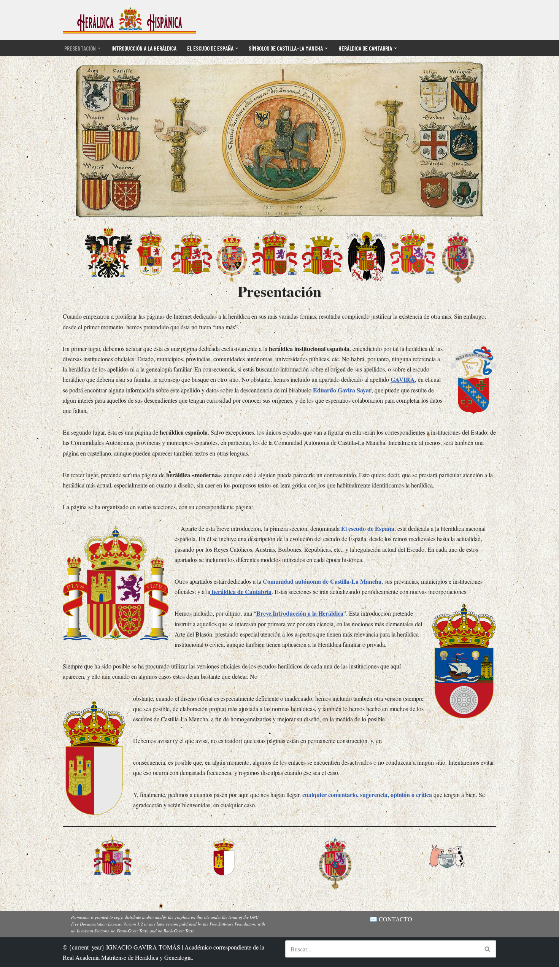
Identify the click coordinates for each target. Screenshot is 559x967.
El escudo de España (367, 528)
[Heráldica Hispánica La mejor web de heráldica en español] (129, 20)
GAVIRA (403, 379)
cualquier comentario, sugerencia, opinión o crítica (367, 794)
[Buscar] (487, 948)
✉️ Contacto (391, 919)
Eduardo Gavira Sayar (342, 390)
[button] (99, 48)
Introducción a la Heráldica (143, 48)
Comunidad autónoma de (322, 581)
